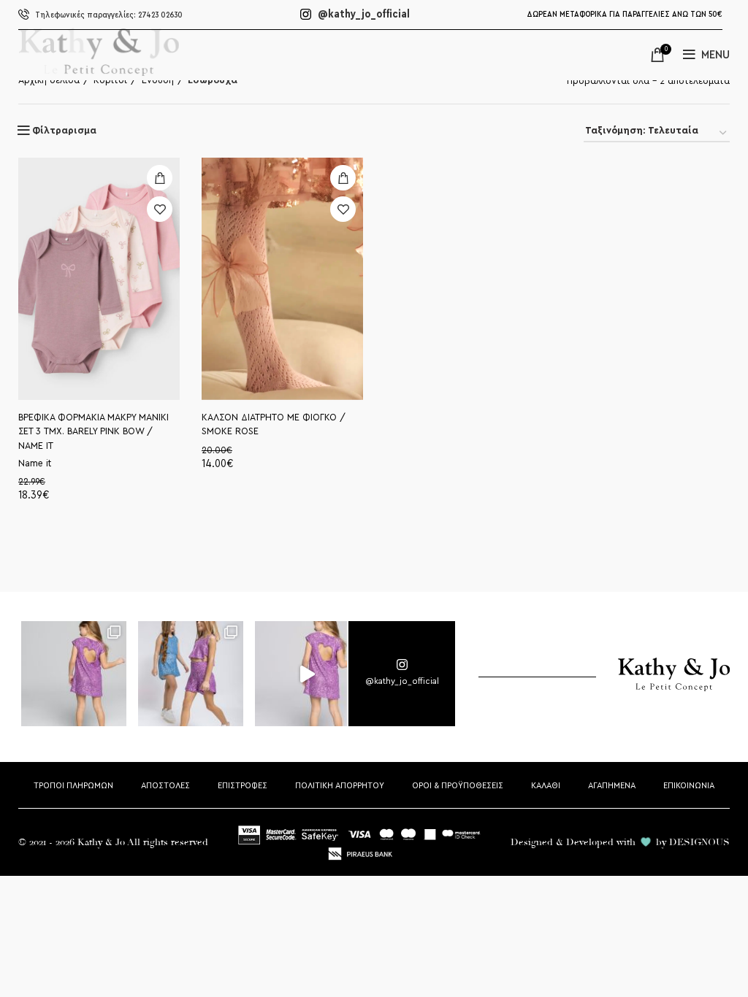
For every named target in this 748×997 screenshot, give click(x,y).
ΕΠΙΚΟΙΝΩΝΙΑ (688, 785)
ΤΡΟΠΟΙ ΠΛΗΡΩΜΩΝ (73, 785)
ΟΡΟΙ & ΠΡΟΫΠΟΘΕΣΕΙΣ (457, 785)
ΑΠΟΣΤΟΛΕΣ (165, 785)
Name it (34, 463)
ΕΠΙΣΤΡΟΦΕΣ (242, 785)
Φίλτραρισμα (64, 131)
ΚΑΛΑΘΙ (545, 785)
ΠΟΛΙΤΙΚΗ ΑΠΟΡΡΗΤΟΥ (339, 785)
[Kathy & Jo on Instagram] (401, 673)
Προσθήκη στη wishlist (159, 209)
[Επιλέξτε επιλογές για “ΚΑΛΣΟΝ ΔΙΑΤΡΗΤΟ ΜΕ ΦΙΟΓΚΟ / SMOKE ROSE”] (343, 177)
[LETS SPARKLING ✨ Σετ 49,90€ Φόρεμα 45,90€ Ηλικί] (74, 674)
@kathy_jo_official (362, 14)
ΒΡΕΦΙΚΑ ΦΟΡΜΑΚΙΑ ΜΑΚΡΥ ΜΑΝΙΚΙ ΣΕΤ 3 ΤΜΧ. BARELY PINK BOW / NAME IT (93, 431)
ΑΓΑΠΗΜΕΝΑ (612, 785)
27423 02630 (109, 15)
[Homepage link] (98, 72)
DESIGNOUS (699, 842)
